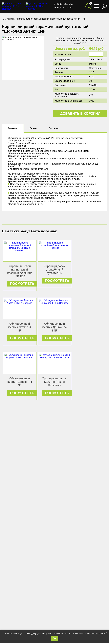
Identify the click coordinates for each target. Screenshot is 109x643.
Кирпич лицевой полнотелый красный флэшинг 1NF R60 (19, 271)
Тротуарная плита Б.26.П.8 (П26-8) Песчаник (54, 382)
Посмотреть (22, 284)
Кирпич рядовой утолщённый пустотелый (55, 269)
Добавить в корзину (80, 113)
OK (54, 638)
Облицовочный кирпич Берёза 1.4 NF (19, 382)
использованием (97, 633)
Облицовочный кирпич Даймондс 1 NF (54, 327)
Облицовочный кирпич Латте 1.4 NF (19, 327)
